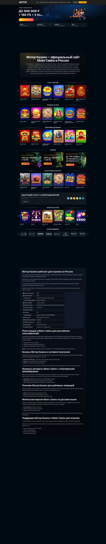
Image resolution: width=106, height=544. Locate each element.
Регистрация (42, 2)
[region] (53, 93)
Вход (47, 2)
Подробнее (25, 201)
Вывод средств (62, 2)
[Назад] (18, 91)
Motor (23, 2)
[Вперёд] (88, 91)
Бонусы (68, 2)
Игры (37, 2)
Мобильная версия (54, 2)
